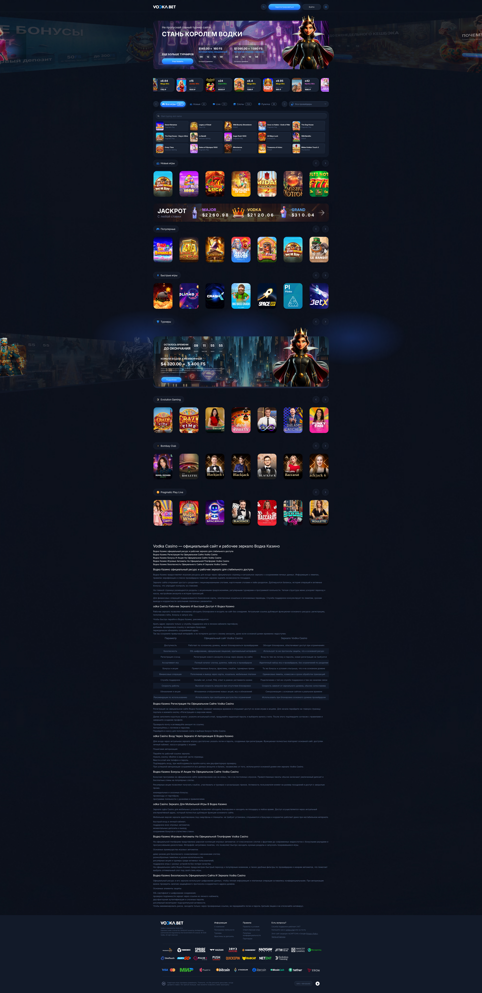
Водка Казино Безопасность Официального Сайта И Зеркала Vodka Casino (190, 564)
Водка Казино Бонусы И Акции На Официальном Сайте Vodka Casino (187, 558)
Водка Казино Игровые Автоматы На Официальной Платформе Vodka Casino (191, 561)
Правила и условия (251, 926)
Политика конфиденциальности (252, 934)
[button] (156, 104)
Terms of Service (278, 937)
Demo (163, 199)
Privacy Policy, (312, 933)
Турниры (218, 933)
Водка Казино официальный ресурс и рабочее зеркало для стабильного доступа (193, 551)
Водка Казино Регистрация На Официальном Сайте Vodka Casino (185, 554)
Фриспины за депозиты (224, 936)
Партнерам (247, 938)
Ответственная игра (251, 930)
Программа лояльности (224, 930)
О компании (219, 926)
